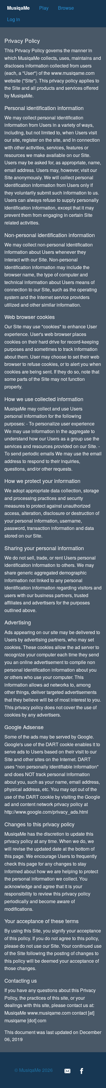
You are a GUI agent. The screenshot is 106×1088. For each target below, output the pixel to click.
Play (44, 7)
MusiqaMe (18, 7)
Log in (13, 19)
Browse (66, 7)
